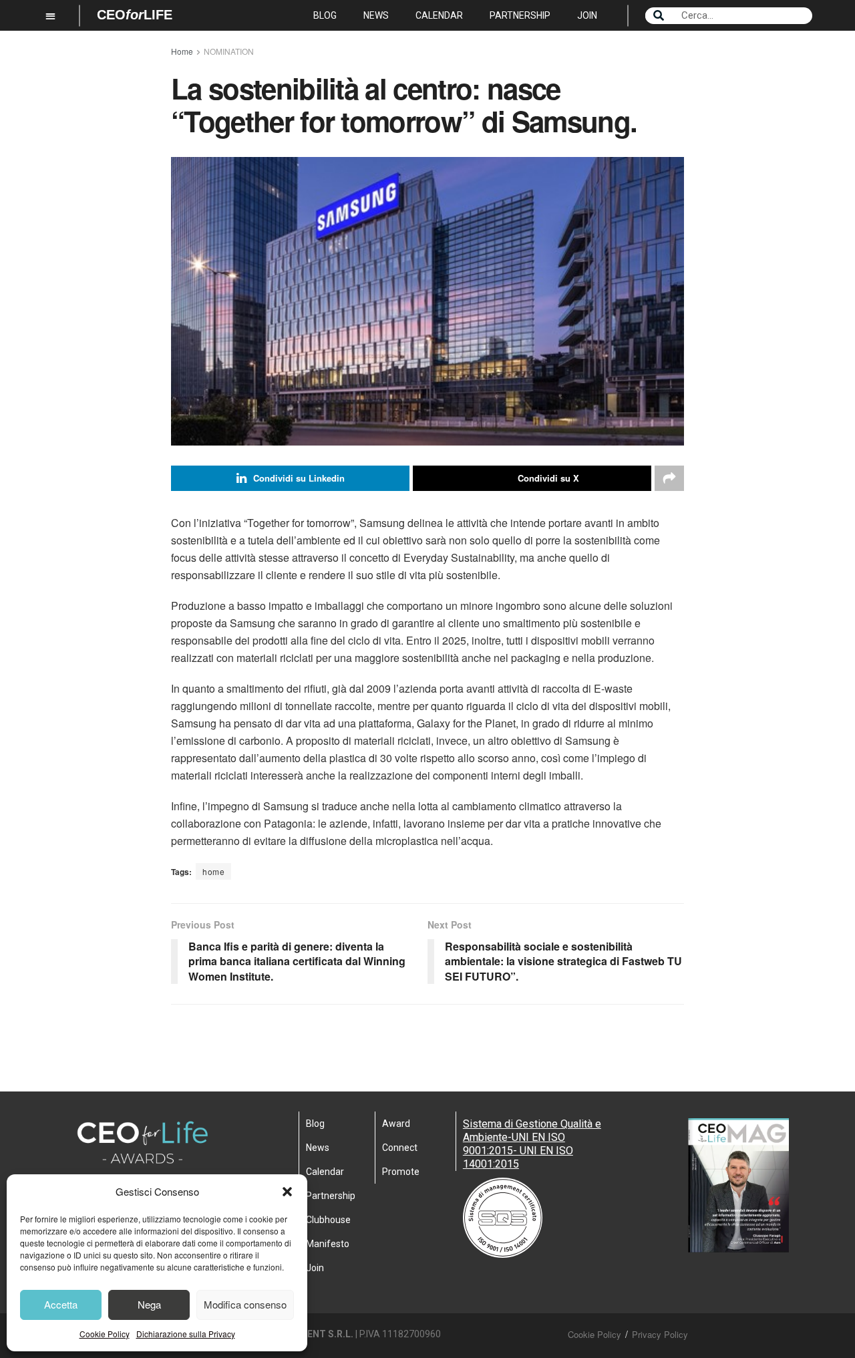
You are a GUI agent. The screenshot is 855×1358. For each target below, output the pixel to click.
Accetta (60, 1304)
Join (587, 15)
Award (396, 1123)
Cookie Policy (104, 1333)
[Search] (658, 15)
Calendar (439, 15)
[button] (287, 1191)
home (213, 871)
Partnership (520, 15)
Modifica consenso (245, 1304)
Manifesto (327, 1243)
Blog (325, 15)
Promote (400, 1171)
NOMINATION (229, 51)
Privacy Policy (660, 1334)
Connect (399, 1147)
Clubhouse (328, 1219)
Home (182, 51)
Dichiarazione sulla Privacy (185, 1333)
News (376, 15)
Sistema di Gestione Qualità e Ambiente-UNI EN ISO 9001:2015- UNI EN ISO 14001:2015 (532, 1144)
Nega (149, 1304)
